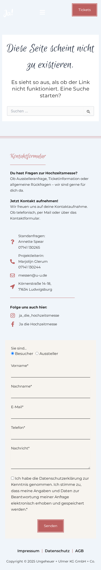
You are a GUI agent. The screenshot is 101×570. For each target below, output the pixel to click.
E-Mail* (17, 407)
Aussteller (48, 353)
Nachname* (21, 386)
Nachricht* (20, 448)
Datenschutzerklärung (60, 478)
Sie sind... (19, 348)
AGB (79, 551)
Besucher (24, 353)
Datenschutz (57, 551)
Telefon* (18, 427)
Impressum (28, 551)
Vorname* (19, 365)
